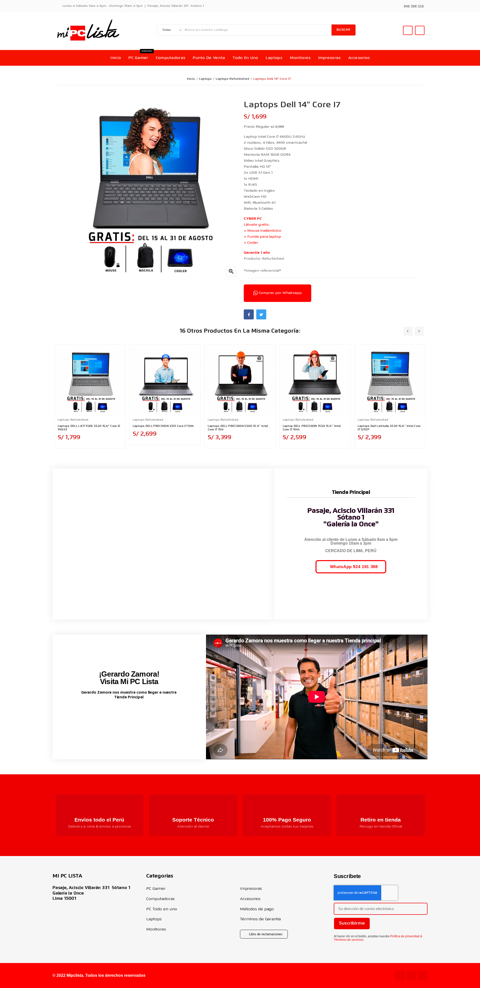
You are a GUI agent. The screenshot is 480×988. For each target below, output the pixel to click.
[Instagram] (411, 976)
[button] (411, 6)
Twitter (261, 314)
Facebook (249, 314)
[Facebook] (423, 976)
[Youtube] (400, 976)
